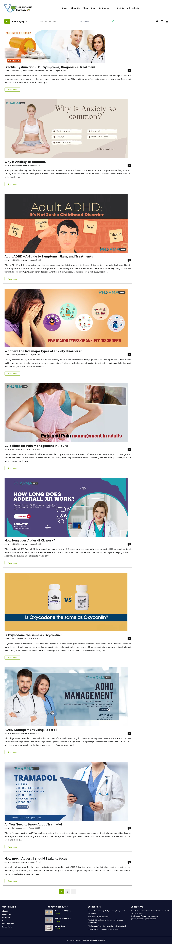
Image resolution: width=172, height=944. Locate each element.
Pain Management (19, 449)
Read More (13, 90)
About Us (5, 911)
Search (113, 21)
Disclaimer (6, 917)
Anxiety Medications (35, 71)
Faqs (4, 920)
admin (7, 71)
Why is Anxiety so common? (26, 162)
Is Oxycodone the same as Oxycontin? (33, 635)
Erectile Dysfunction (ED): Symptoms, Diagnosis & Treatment (50, 67)
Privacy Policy (7, 927)
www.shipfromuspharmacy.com (144, 919)
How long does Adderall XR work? (30, 540)
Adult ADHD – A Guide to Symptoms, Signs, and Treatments (49, 256)
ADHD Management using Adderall (31, 730)
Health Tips (47, 71)
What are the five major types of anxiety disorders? (43, 351)
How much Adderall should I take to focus (36, 858)
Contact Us (6, 914)
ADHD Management (19, 71)
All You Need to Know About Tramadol (34, 824)
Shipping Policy (8, 924)
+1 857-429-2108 (138, 913)
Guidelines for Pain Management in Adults (36, 446)
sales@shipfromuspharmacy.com (145, 916)
